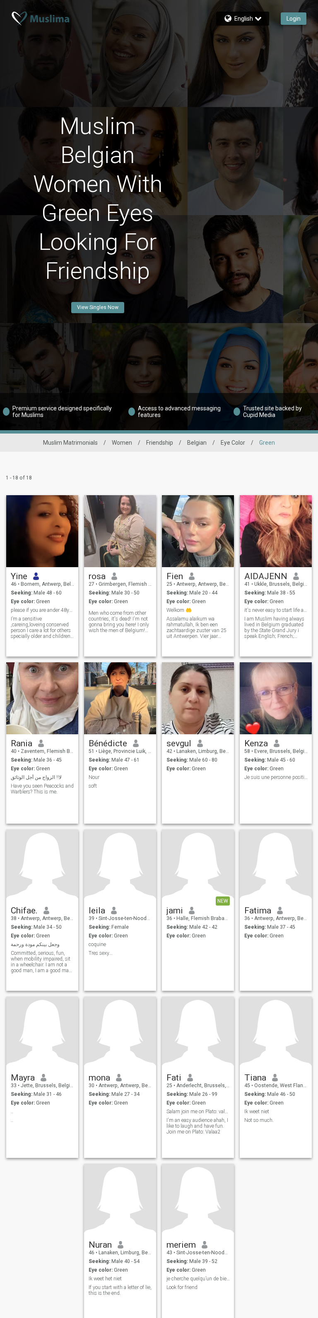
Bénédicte (108, 743)
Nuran (100, 1245)
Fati (173, 1078)
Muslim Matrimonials (70, 442)
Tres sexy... (101, 953)
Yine (19, 576)
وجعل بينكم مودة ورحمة (35, 944)
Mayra (23, 1078)
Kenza (256, 743)
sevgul (178, 743)
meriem (181, 1245)
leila (97, 910)
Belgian (197, 442)
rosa (97, 576)
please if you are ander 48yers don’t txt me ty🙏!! (42, 610)
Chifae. (24, 910)
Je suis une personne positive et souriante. (276, 777)
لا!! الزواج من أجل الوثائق (36, 777)
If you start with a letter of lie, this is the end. (120, 1290)
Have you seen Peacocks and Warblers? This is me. (42, 789)
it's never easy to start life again (276, 610)
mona (99, 1078)
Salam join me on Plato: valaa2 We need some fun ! (198, 1111)
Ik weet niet (256, 1111)
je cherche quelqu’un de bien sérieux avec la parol (198, 1279)
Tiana (255, 1078)
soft (93, 786)
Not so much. (259, 1120)
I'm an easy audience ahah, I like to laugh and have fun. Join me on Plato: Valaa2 (197, 1126)
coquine (97, 944)
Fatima (257, 910)
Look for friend (182, 1287)
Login (294, 18)
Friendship (159, 442)
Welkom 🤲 (179, 610)
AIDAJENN (265, 576)
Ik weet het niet (105, 1279)
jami (174, 910)
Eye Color (233, 442)
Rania (21, 743)
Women (122, 442)
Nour (94, 777)
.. (12, 1111)
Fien (174, 576)
